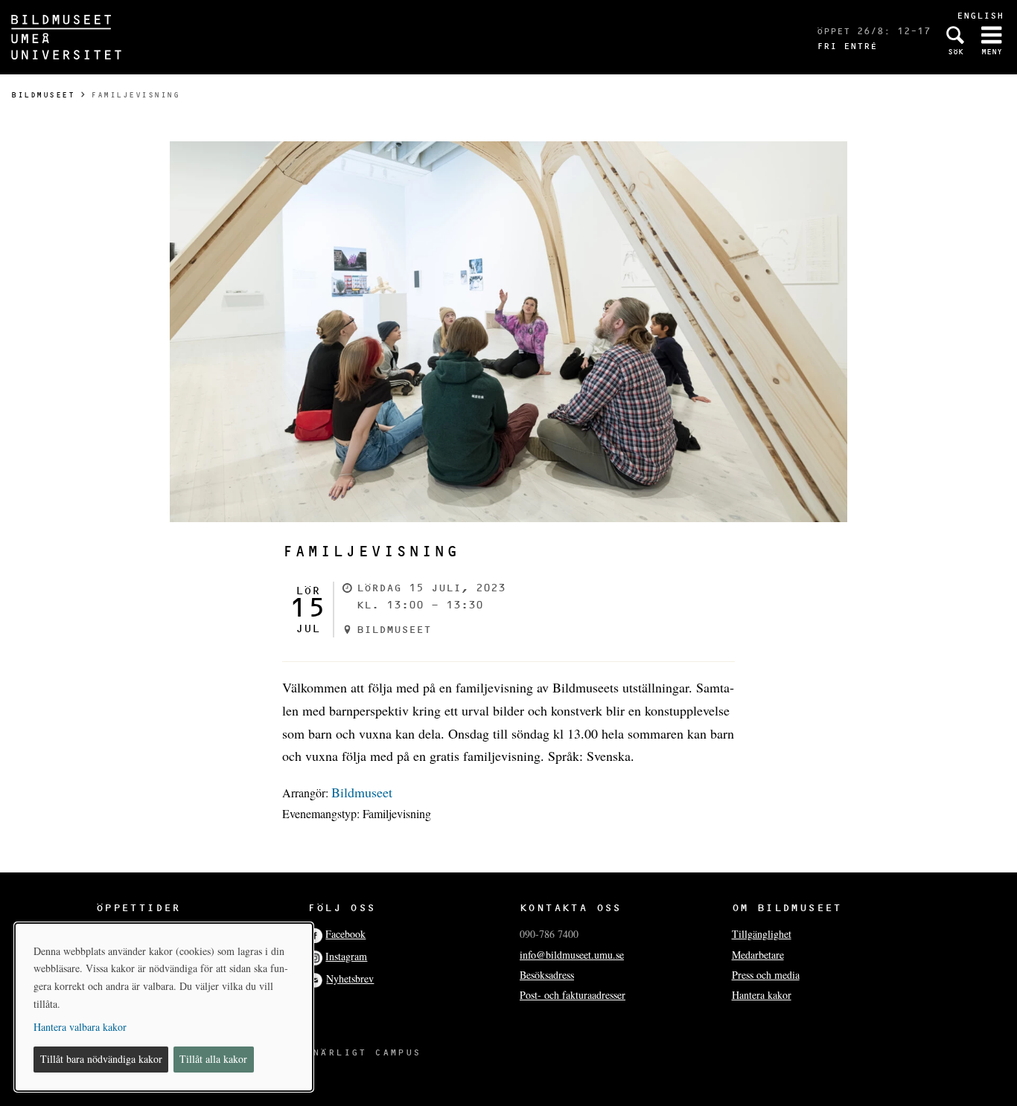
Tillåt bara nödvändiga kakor (101, 1059)
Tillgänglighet (761, 934)
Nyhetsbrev (350, 978)
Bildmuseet (42, 95)
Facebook (345, 934)
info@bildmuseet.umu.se (572, 955)
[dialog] (164, 1007)
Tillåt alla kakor (213, 1059)
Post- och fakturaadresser (572, 995)
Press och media (766, 975)
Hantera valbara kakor (80, 1027)
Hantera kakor (761, 995)
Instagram (346, 956)
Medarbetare (758, 955)
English (980, 15)
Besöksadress (547, 975)
